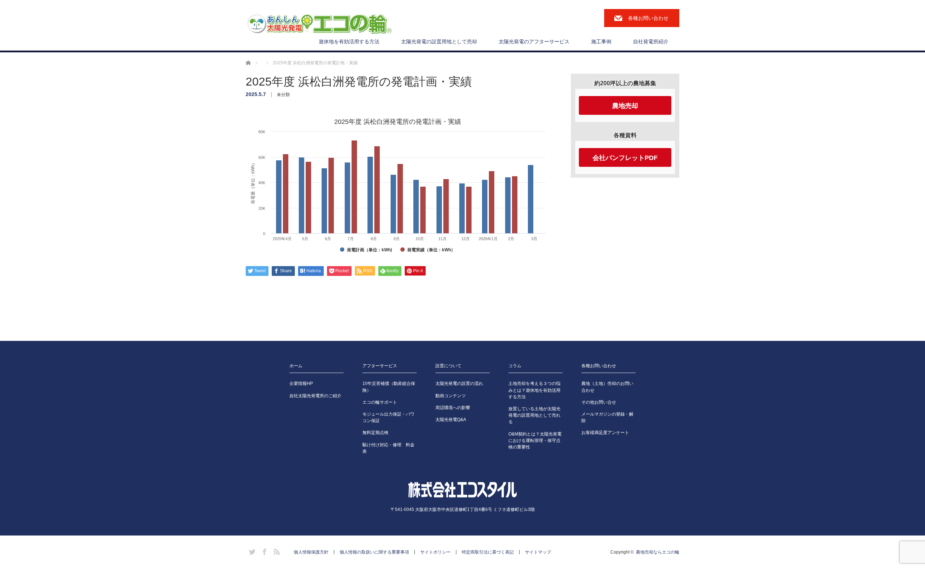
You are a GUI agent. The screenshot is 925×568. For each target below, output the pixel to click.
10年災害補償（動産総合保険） (388, 387)
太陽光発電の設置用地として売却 (439, 41)
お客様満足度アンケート (605, 432)
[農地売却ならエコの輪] (319, 24)
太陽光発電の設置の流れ (459, 383)
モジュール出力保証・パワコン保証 (388, 417)
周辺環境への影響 (452, 407)
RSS (275, 550)
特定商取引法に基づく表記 (488, 552)
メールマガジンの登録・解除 (607, 417)
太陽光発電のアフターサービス (534, 41)
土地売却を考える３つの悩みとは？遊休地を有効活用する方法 (534, 390)
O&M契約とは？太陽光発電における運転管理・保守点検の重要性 (535, 441)
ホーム (295, 365)
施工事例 (601, 41)
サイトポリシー (435, 552)
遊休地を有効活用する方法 (349, 41)
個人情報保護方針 (311, 552)
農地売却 (625, 105)
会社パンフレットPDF (625, 157)
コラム (514, 365)
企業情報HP (301, 383)
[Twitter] (251, 550)
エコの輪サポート (379, 402)
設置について (448, 365)
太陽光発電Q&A (450, 419)
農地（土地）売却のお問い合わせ (607, 387)
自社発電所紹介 (650, 41)
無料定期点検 (375, 432)
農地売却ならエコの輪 (657, 552)
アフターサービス (379, 365)
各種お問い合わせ (648, 18)
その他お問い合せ (598, 402)
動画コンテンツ (450, 395)
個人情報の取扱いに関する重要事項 (374, 552)
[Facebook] (263, 550)
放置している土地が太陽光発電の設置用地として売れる (534, 415)
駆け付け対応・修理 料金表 (388, 448)
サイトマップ (538, 552)
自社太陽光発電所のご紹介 (315, 395)
